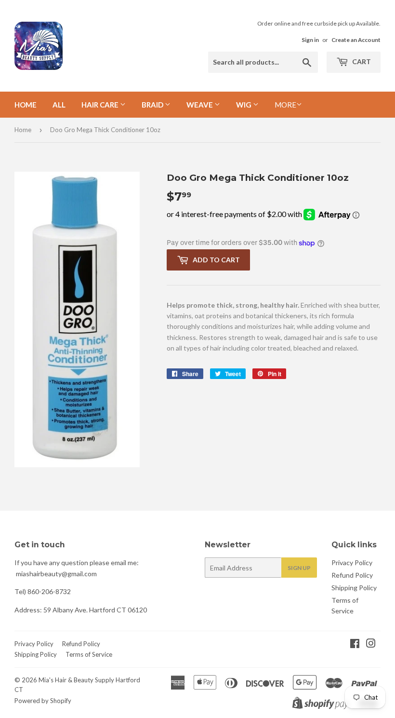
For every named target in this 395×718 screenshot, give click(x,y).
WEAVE (200, 104)
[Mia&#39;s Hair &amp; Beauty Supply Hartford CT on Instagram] (371, 644)
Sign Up (299, 567)
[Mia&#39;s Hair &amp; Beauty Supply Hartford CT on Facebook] (355, 644)
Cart (361, 61)
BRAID (153, 104)
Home (25, 104)
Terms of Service (89, 654)
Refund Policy (352, 575)
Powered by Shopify (42, 700)
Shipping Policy (354, 587)
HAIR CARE (100, 104)
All (59, 104)
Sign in (310, 39)
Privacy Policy (351, 562)
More (285, 104)
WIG (244, 104)
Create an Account (356, 39)
